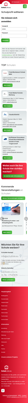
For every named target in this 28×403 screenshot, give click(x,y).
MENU (25, 6)
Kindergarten (4, 295)
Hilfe (2, 345)
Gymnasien (4, 309)
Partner (3, 349)
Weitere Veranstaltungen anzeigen (12, 198)
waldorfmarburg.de (12, 102)
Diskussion (4, 342)
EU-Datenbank (15, 2)
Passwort (5, 33)
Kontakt (3, 352)
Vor (2, 219)
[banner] (6, 5)
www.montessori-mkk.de (13, 81)
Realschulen (4, 306)
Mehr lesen (7, 85)
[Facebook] (3, 390)
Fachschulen (4, 316)
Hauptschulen (4, 302)
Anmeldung (4, 328)
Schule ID (5, 26)
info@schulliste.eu (7, 55)
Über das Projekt (5, 338)
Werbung (3, 335)
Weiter (26, 219)
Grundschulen (4, 299)
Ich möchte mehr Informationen (13, 176)
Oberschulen (4, 312)
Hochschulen (4, 319)
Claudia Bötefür (14, 114)
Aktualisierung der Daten (7, 331)
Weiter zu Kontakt (7, 279)
